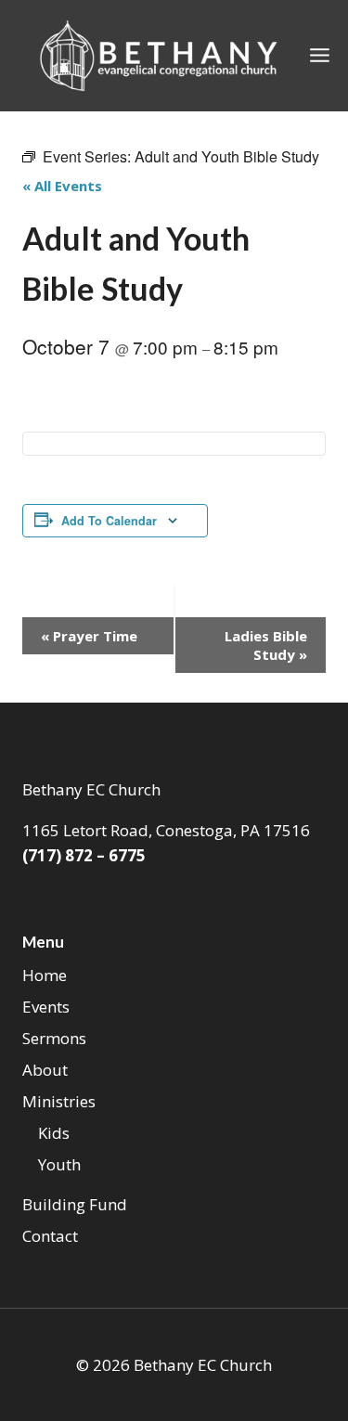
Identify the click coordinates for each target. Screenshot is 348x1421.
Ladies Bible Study (266, 645)
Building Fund (74, 1204)
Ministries (59, 1101)
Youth (59, 1164)
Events (46, 1006)
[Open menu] (320, 55)
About (45, 1069)
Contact (50, 1236)
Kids (54, 1132)
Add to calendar (109, 520)
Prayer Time (89, 636)
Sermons (54, 1038)
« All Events (62, 185)
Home (44, 975)
